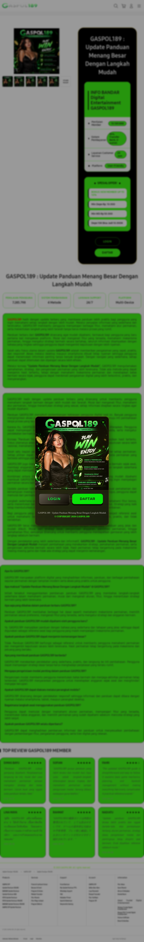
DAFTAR (87, 499)
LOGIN (54, 499)
